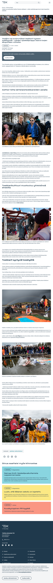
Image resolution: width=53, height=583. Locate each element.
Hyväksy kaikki (26, 578)
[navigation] (49, 2)
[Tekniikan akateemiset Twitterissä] (9, 545)
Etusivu (3, 7)
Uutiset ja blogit (9, 7)
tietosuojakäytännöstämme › (25, 572)
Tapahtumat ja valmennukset (10, 554)
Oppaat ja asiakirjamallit (9, 557)
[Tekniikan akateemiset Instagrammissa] (12, 545)
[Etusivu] (4, 2)
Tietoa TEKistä (32, 560)
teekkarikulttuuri (18, 451)
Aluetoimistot (32, 554)
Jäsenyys (31, 557)
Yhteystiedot (32, 551)
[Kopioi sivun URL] (16, 457)
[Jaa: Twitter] (12, 457)
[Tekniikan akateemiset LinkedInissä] (5, 545)
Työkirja (5, 560)
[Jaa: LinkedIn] (8, 457)
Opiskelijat (5, 45)
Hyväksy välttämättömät (10, 578)
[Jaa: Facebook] (4, 457)
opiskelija (12, 451)
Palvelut (5, 551)
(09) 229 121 (7, 539)
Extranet (31, 563)
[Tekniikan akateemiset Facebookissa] (2, 545)
